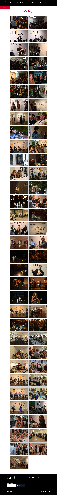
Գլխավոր (9, 2)
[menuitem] (53, 2)
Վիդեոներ (41, 2)
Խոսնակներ (28, 2)
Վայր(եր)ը (47, 2)
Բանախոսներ (34, 2)
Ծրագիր (21, 2)
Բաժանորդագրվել (20, 485)
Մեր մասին (16, 2)
